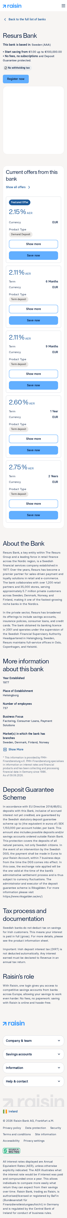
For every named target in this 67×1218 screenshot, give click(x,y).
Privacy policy (12, 1128)
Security (55, 1128)
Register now (15, 79)
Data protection (35, 1128)
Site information (45, 1134)
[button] (63, 5)
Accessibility (11, 1140)
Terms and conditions (17, 1134)
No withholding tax (19, 67)
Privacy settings (34, 1140)
